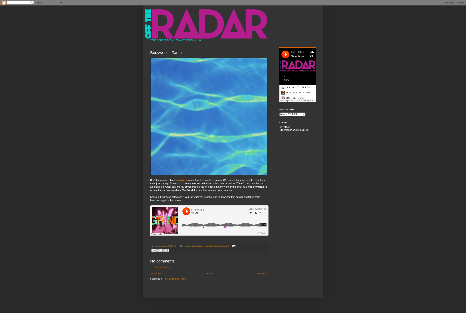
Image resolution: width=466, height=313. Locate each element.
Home (210, 273)
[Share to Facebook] (163, 250)
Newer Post (157, 273)
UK (227, 246)
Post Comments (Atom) (175, 279)
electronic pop (198, 246)
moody (222, 246)
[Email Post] (233, 246)
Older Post (262, 273)
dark (189, 246)
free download (212, 246)
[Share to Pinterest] (167, 250)
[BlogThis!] (157, 250)
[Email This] (153, 250)
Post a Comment (163, 267)
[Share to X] (160, 250)
